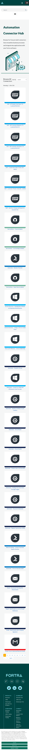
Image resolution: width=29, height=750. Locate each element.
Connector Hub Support (19, 714)
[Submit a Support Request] (23, 682)
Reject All (14, 745)
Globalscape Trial (20, 701)
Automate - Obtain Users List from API (15, 468)
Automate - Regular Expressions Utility (15, 528)
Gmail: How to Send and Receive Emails (15, 651)
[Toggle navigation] (27, 2)
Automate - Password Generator (15, 508)
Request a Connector (18, 718)
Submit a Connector (18, 721)
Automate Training (7, 711)
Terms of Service (17, 732)
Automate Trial (19, 697)
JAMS (6, 699)
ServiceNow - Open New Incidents (15, 287)
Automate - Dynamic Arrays (15, 368)
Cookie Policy (7, 732)
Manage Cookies (14, 748)
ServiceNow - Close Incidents (15, 229)
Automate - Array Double (15, 449)
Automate (7, 697)
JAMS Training (8, 714)
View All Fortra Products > (8, 704)
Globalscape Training (8, 717)
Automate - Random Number (15, 267)
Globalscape (8, 701)
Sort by (14, 79)
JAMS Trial (18, 699)
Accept (14, 742)
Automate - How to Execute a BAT (15, 568)
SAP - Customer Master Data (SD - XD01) (15, 188)
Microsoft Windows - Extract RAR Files (15, 348)
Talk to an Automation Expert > (18, 726)
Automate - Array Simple (15, 429)
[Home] (2, 3)
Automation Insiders (18, 711)
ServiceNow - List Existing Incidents (15, 248)
